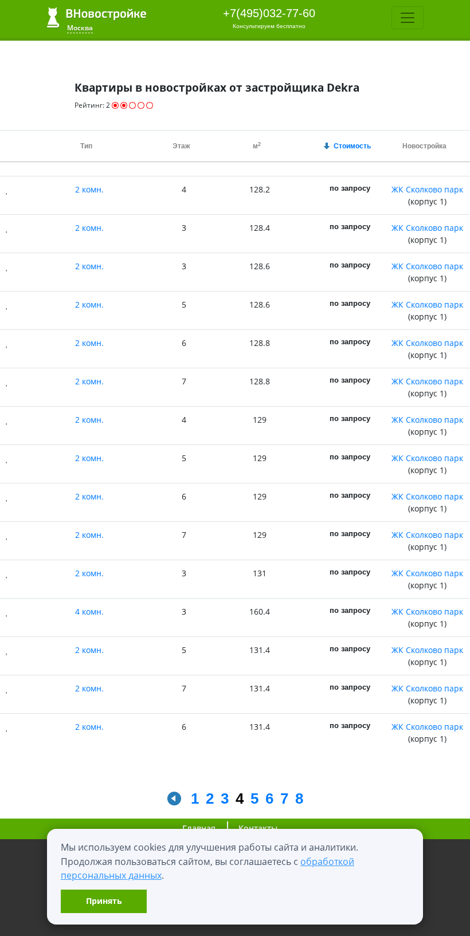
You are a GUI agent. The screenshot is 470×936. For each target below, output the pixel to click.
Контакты (257, 828)
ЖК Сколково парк (427, 189)
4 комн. (89, 611)
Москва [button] (80, 28)
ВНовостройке (96, 17)
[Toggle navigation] (407, 17)
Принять (104, 900)
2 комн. (89, 189)
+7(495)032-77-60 (269, 13)
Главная (199, 828)
